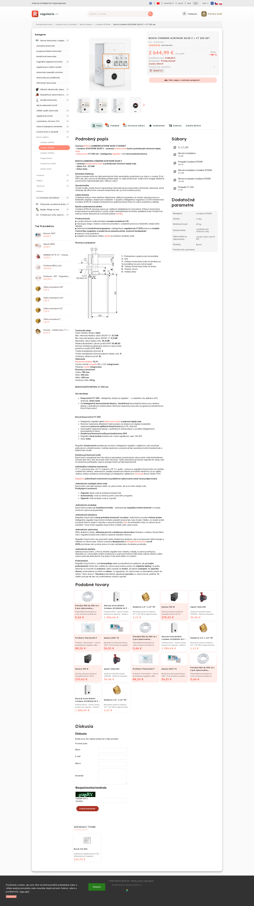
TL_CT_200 (183, 147)
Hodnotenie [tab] (159, 125)
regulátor (116, 154)
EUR (204, 3)
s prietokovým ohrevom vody (202, 230)
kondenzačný (120, 148)
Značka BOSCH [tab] (193, 125)
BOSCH (87, 146)
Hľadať (150, 14)
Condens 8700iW (204, 213)
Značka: (156, 64)
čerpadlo (93, 364)
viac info (24, 891)
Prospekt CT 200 (186, 188)
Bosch (199, 244)
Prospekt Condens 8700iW (190, 162)
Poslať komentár (88, 808)
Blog (180, 3)
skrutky (119, 214)
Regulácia (80, 478)
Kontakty (169, 3)
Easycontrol (82, 154)
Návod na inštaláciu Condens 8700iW (195, 171)
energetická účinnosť (136, 541)
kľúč (125, 522)
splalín (107, 236)
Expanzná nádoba (83, 361)
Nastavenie (11, 897)
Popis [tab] (99, 125)
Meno (77, 749)
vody (77, 151)
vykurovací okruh (112, 421)
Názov (78, 763)
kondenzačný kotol (94, 163)
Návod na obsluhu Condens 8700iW (194, 179)
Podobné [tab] (112, 125)
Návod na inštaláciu (187, 154)
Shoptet (121, 885)
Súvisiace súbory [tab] (134, 125)
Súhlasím (97, 887)
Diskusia (177, 125)
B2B (189, 3)
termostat (139, 474)
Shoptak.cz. (137, 885)
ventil (86, 367)
